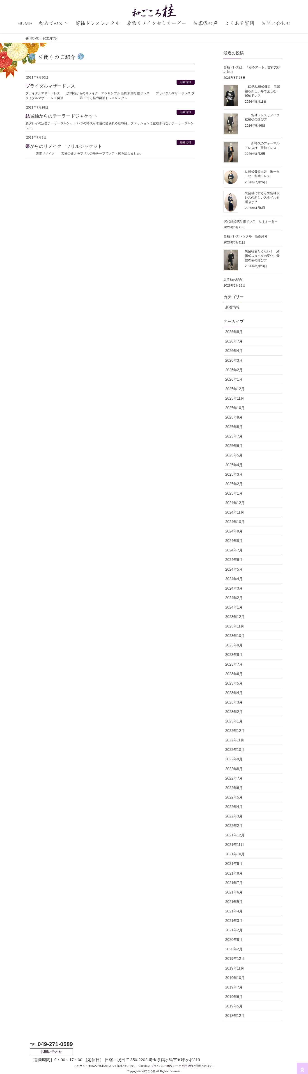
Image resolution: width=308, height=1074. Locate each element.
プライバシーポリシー (164, 1065)
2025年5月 (234, 455)
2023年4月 (234, 693)
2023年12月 (235, 617)
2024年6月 (234, 560)
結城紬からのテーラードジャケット (61, 115)
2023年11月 (234, 626)
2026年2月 (234, 370)
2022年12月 (235, 731)
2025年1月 (234, 493)
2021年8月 (234, 873)
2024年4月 (234, 579)
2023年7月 (234, 664)
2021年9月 (234, 864)
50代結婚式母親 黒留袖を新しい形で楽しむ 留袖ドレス (262, 91)
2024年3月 (234, 588)
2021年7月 (234, 883)
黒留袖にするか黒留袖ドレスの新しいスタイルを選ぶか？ (262, 197)
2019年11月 (234, 968)
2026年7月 (234, 341)
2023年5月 (234, 683)
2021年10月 (235, 854)
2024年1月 (234, 607)
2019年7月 (234, 987)
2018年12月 (235, 1016)
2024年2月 (234, 598)
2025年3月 (234, 474)
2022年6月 (234, 788)
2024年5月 (234, 569)
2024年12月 (235, 503)
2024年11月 (234, 512)
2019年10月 (235, 978)
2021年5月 (234, 902)
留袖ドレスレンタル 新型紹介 (245, 236)
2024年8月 (234, 541)
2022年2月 (234, 826)
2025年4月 (234, 465)
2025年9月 (234, 417)
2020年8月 (234, 940)
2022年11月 (234, 740)
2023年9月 (234, 645)
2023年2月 (234, 712)
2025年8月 (234, 427)
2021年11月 (234, 845)
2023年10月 (235, 636)
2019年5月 (234, 1006)
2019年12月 (235, 959)
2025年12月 (235, 389)
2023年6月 (234, 674)
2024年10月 (235, 522)
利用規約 (187, 1065)
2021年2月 (234, 930)
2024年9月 (234, 531)
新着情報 (185, 82)
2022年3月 (234, 816)
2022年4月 (234, 807)
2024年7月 (234, 550)
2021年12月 (235, 835)
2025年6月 (234, 446)
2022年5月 (234, 797)
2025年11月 (234, 398)
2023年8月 (234, 655)
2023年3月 (234, 702)
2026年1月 (234, 379)
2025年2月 (234, 484)
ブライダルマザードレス (50, 85)
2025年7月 (234, 436)
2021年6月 (234, 892)
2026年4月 (234, 351)
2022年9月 (234, 759)
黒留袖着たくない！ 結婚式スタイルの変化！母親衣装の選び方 (262, 256)
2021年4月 (234, 911)
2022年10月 (235, 750)
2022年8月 (234, 769)
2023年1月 (234, 721)
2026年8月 (234, 332)
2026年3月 (234, 360)
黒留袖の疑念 (232, 279)
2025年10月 (235, 408)
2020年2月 (234, 949)
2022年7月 (234, 778)
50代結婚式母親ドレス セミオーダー (250, 221)
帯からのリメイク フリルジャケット (63, 146)
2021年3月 (234, 921)
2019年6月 (234, 997)
